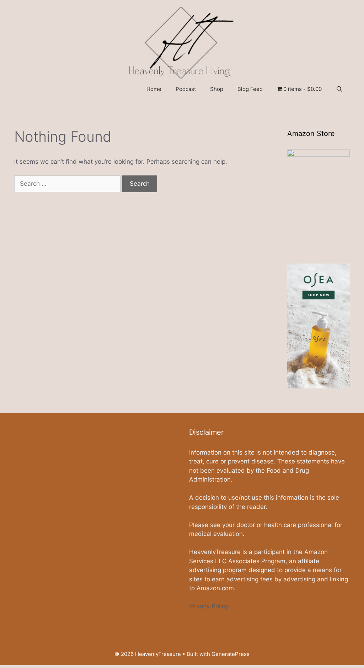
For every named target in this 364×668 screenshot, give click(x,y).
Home (153, 89)
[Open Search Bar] (339, 89)
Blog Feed (250, 89)
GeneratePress (231, 654)
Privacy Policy (208, 606)
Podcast (186, 89)
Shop (216, 89)
